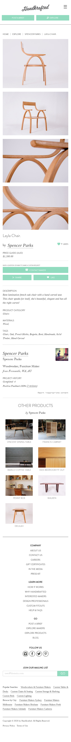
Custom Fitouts (36, 605)
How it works (36, 587)
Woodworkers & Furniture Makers (36, 687)
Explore (54, 17)
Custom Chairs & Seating (22, 691)
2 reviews (32, 386)
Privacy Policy (9, 726)
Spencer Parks (20, 245)
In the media (36, 569)
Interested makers (35, 596)
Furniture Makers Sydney (30, 700)
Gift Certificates (35, 564)
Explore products (35, 633)
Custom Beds (8, 696)
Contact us (35, 555)
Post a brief (18, 17)
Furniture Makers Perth (51, 704)
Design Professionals (35, 601)
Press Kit (35, 573)
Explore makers (35, 628)
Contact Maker (37, 270)
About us (35, 550)
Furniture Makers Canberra (40, 709)
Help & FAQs (35, 610)
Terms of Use (22, 726)
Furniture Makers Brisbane (26, 704)
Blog (36, 637)
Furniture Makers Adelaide (14, 709)
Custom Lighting (24, 696)
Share (18, 277)
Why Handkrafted (35, 591)
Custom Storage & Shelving (47, 691)
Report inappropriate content (53, 393)
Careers (35, 559)
